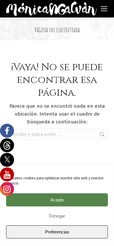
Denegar (57, 215)
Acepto (57, 199)
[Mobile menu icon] (104, 9)
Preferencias (57, 231)
